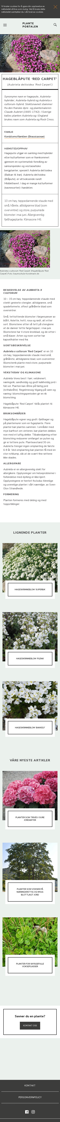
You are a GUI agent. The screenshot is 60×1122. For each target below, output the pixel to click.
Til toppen (30, 1018)
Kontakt (30, 1085)
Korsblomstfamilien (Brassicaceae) (24, 136)
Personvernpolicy (30, 1097)
